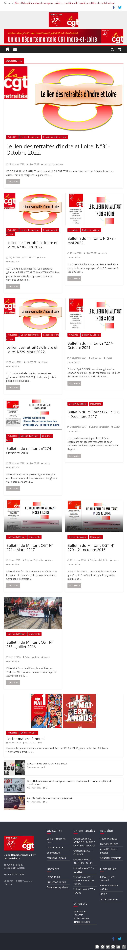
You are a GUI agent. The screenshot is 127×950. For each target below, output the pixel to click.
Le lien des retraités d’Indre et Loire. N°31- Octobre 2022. (58, 149)
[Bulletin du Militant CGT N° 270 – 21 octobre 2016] (94, 502)
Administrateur (32, 657)
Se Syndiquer (54, 852)
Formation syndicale (57, 887)
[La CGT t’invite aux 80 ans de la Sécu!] (14, 762)
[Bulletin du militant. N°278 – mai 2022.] (94, 195)
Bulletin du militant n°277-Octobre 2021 (90, 345)
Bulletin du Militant (90, 230)
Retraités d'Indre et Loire (54, 137)
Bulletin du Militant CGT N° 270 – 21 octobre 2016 (90, 547)
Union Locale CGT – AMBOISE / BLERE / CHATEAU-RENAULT (84, 842)
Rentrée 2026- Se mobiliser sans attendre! (49, 798)
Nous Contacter (55, 847)
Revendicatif (53, 876)
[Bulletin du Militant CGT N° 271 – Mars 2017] (33, 502)
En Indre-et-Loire (29, 732)
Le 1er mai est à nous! (25, 738)
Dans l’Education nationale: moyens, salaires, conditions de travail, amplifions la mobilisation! (64, 3)
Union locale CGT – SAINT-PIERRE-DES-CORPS (84, 880)
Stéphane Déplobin (100, 426)
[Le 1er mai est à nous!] (63, 695)
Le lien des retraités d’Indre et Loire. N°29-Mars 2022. (32, 349)
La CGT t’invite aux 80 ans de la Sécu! (47, 763)
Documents (95, 403)
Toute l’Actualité (108, 838)
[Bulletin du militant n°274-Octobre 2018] (33, 401)
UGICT (103, 894)
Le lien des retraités (30, 137)
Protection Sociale (56, 881)
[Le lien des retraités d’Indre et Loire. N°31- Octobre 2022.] (63, 68)
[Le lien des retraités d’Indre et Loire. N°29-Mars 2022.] (33, 300)
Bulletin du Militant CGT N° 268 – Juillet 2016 (29, 644)
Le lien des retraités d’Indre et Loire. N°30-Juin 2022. (32, 244)
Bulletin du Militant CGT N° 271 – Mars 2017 (29, 547)
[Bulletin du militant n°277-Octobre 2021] (94, 300)
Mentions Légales (56, 857)
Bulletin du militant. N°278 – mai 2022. (91, 240)
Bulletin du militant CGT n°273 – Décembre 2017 (94, 414)
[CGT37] (7, 49)
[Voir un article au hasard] (119, 49)
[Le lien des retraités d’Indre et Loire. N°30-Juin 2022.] (33, 195)
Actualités (12, 137)
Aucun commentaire (53, 164)
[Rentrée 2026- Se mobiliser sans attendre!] (14, 796)
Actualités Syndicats (110, 857)
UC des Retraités (109, 899)
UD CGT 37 (34, 164)
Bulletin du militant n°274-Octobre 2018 (29, 450)
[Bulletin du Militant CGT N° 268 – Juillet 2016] (33, 599)
